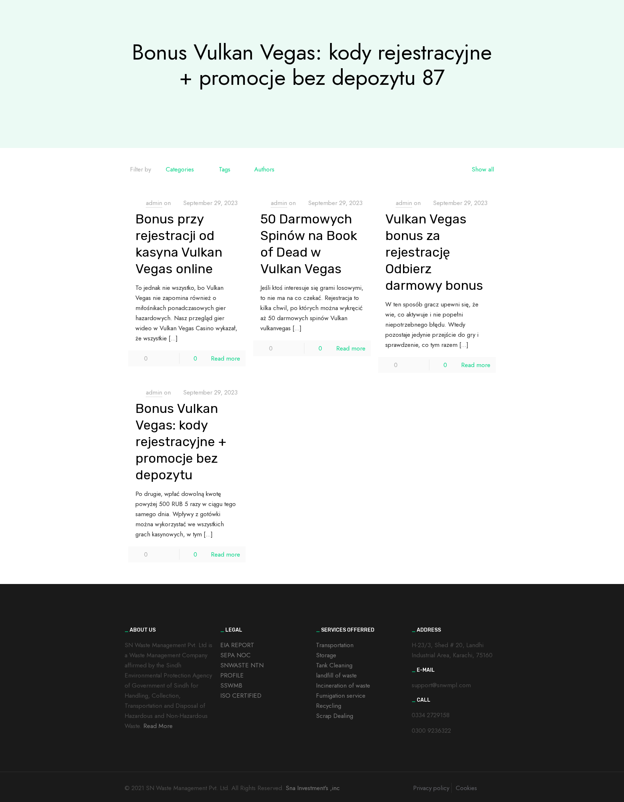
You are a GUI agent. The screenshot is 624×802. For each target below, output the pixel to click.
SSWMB (231, 685)
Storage (326, 655)
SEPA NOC (235, 655)
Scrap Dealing (334, 715)
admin (154, 203)
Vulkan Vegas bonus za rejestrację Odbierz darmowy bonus (434, 252)
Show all (483, 169)
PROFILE (232, 675)
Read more (225, 358)
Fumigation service (340, 695)
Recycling (328, 705)
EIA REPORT (237, 645)
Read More (158, 726)
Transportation (335, 645)
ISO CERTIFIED (240, 695)
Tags (224, 169)
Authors (264, 169)
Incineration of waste (343, 685)
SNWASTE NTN (242, 665)
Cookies (466, 788)
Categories (180, 169)
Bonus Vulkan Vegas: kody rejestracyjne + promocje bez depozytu (180, 442)
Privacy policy (431, 788)
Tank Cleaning (334, 665)
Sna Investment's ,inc (313, 788)
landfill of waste (336, 675)
